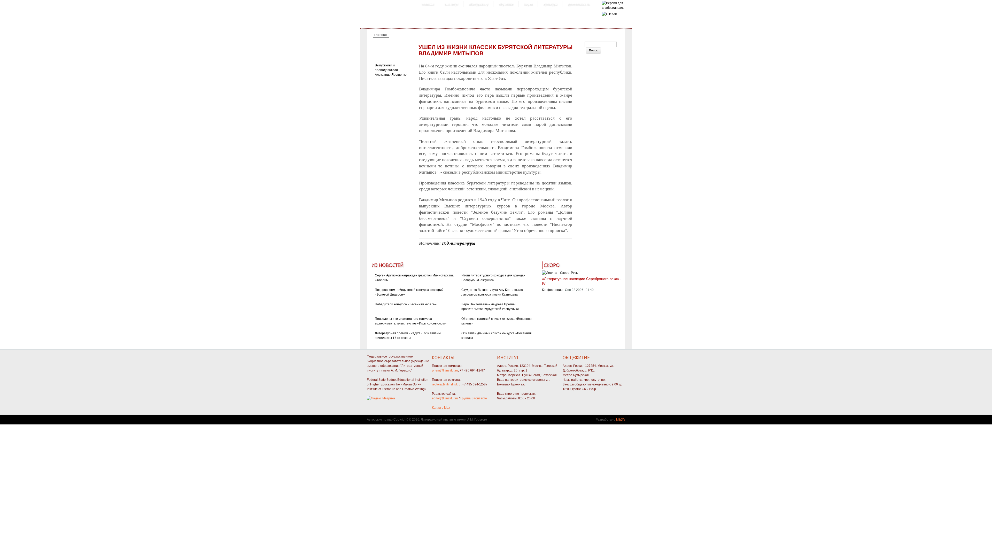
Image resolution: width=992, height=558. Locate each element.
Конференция (552, 290)
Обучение (506, 4)
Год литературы (458, 243)
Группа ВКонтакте (473, 398)
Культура (550, 4)
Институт (451, 4)
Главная (427, 4)
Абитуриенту (478, 4)
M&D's (620, 419)
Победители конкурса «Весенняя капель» (406, 304)
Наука (528, 4)
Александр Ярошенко (391, 74)
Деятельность (578, 4)
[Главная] (613, 8)
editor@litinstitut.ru (445, 398)
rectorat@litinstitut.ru (446, 384)
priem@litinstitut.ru (445, 370)
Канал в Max (441, 407)
